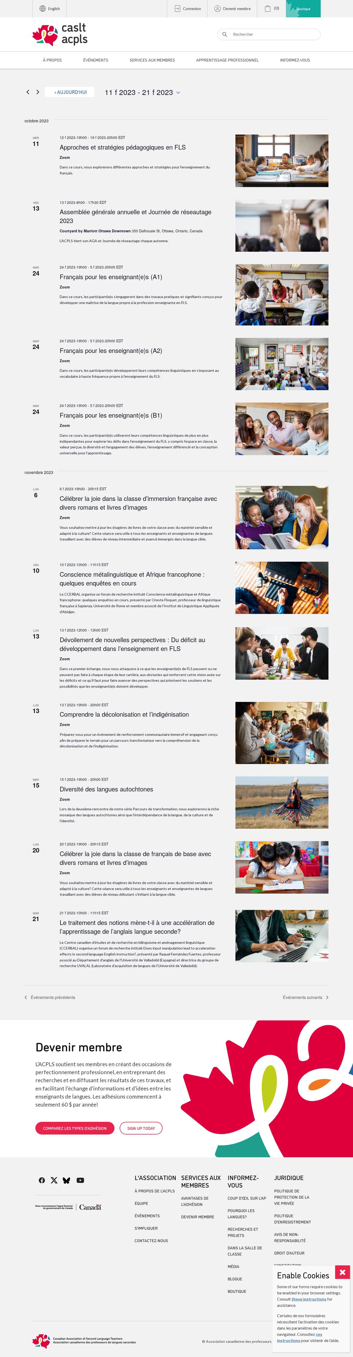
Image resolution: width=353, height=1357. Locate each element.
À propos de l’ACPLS (155, 1190)
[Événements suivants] (38, 92)
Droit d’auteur (289, 1253)
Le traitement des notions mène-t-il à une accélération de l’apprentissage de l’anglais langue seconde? (137, 927)
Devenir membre (237, 8)
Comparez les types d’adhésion (75, 1128)
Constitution (287, 1265)
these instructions (308, 1298)
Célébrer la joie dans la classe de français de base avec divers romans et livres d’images (135, 858)
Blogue (235, 1278)
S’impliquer (146, 1228)
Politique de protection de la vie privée (291, 1197)
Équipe (141, 1203)
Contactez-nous (151, 1240)
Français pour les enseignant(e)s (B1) (111, 414)
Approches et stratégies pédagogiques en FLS (123, 146)
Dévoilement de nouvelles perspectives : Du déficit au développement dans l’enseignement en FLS (132, 644)
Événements (147, 1215)
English (54, 8)
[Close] (342, 1272)
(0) (276, 7)
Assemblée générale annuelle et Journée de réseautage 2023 (135, 216)
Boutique (303, 8)
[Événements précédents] (28, 92)
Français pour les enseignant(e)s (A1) (111, 276)
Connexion (192, 8)
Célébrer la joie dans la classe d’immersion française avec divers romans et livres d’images (138, 502)
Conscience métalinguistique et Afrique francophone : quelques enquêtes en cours (132, 578)
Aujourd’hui (72, 91)
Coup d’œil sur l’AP (247, 1198)
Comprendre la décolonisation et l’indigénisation (124, 713)
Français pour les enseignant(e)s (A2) (111, 350)
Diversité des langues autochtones (106, 788)
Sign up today (141, 1128)
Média (233, 1266)
